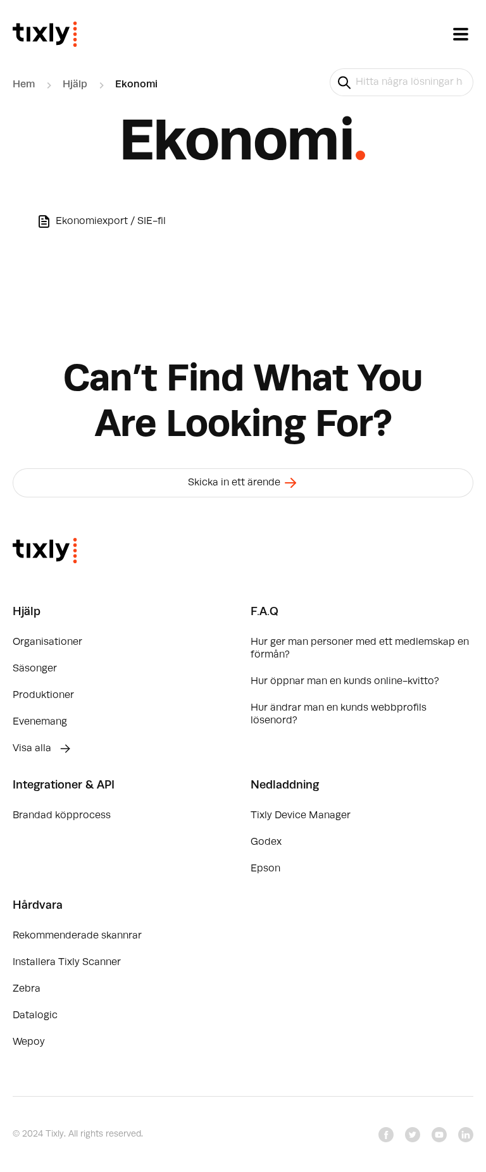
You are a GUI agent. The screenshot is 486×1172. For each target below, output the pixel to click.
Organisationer (47, 642)
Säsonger (35, 669)
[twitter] (412, 1134)
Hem (24, 85)
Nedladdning (285, 785)
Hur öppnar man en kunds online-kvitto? (345, 681)
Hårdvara (38, 905)
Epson (265, 869)
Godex (266, 842)
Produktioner (43, 695)
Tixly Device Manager (301, 816)
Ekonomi (136, 85)
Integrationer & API (64, 785)
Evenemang (40, 722)
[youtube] (439, 1134)
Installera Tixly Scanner (67, 962)
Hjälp (75, 85)
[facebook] (386, 1134)
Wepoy (29, 1042)
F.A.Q (264, 612)
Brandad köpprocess (62, 816)
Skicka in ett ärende (235, 483)
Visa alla (33, 749)
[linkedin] (465, 1134)
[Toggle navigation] (460, 34)
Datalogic (35, 1016)
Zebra (26, 989)
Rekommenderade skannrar (77, 936)
